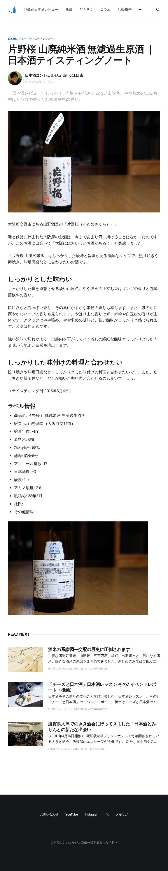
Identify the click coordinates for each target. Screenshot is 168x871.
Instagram (92, 814)
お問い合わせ (49, 814)
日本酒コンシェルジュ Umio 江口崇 (54, 75)
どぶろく (86, 9)
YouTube (71, 814)
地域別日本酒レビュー (41, 9)
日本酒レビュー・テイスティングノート (32, 38)
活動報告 (125, 9)
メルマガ (122, 814)
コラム (105, 9)
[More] (140, 9)
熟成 (68, 9)
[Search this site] (158, 9)
